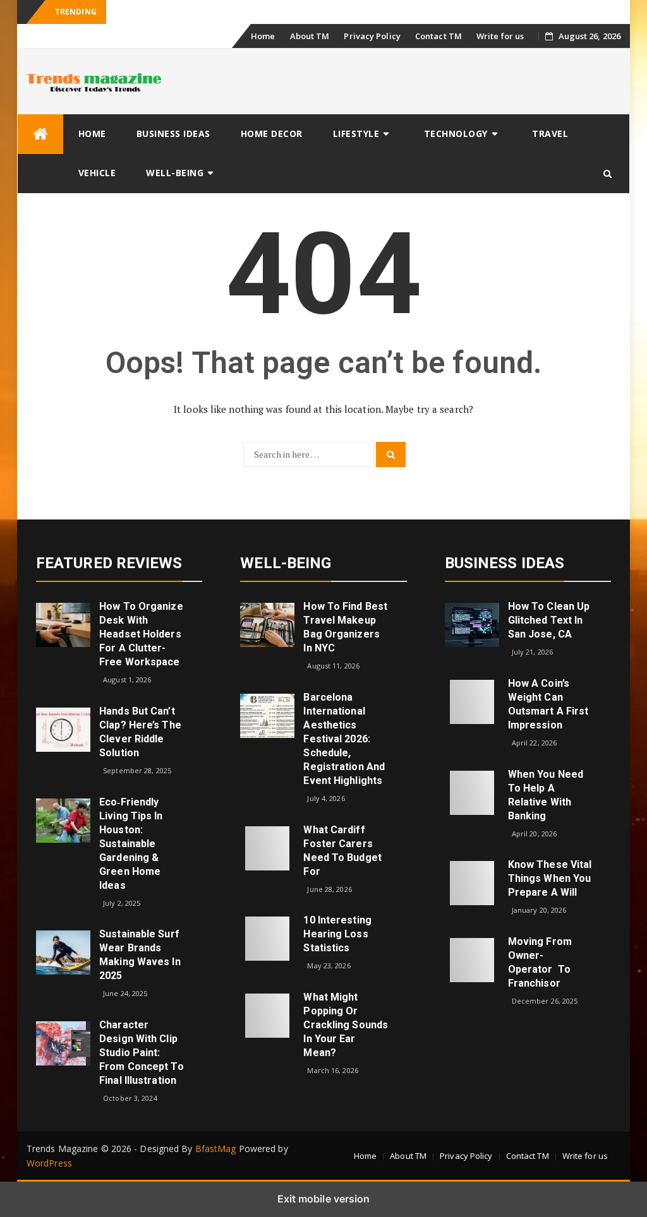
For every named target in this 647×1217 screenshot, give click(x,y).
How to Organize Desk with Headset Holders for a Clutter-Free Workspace (141, 634)
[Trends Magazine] (40, 134)
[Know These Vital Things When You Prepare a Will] (472, 882)
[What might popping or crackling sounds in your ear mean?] (267, 1015)
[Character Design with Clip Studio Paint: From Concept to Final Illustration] (63, 1042)
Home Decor (272, 134)
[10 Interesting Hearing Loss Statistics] (267, 938)
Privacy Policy (372, 36)
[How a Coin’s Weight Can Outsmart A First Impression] (472, 701)
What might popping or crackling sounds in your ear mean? (345, 1025)
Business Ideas (173, 134)
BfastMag (215, 1149)
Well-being (174, 173)
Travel (550, 134)
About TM (310, 36)
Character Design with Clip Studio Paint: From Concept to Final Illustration (141, 1052)
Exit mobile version (323, 1198)
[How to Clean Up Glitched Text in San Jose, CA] (472, 624)
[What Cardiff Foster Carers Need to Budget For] (267, 847)
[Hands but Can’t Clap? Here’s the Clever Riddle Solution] (63, 729)
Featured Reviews (109, 563)
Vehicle (97, 173)
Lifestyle (356, 134)
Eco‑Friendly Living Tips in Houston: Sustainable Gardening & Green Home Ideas (130, 843)
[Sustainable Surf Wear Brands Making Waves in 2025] (63, 952)
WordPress (49, 1163)
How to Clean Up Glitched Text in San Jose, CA (549, 620)
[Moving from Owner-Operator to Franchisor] (472, 959)
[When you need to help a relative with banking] (472, 791)
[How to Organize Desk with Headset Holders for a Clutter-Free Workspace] (63, 624)
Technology (456, 134)
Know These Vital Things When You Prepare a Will (550, 878)
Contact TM (438, 36)
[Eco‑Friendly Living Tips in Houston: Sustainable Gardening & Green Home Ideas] (63, 819)
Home (263, 36)
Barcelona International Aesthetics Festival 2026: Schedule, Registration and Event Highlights (344, 739)
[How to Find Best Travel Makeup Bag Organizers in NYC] (267, 624)
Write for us (500, 36)
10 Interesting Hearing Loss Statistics (337, 934)
